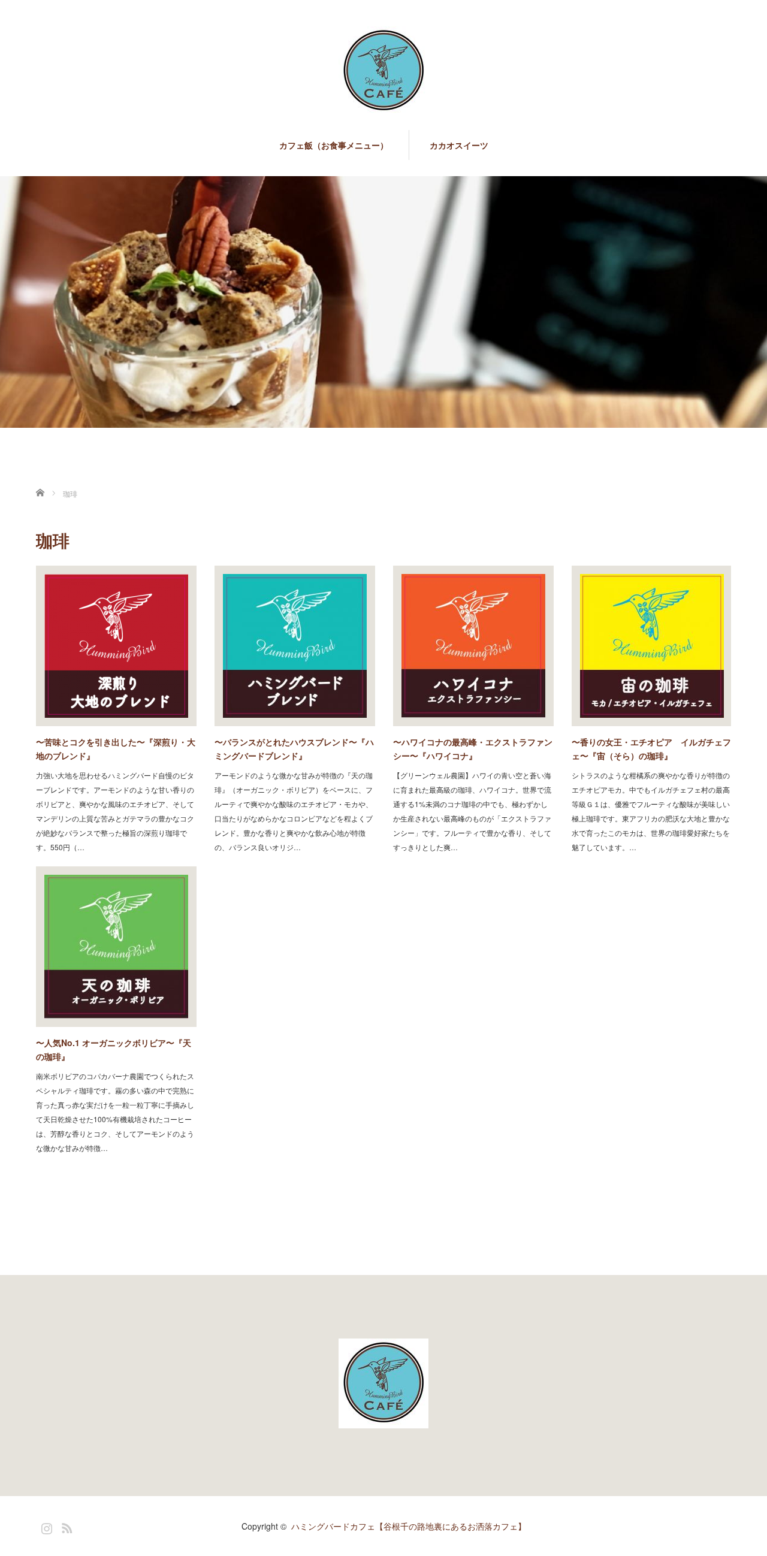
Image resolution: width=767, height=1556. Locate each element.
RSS (65, 1526)
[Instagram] (45, 1526)
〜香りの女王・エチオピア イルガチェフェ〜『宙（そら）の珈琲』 (651, 748)
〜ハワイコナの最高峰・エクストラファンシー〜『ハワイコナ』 (472, 748)
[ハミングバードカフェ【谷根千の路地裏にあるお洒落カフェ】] (383, 72)
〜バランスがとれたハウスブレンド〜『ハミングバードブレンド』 (294, 748)
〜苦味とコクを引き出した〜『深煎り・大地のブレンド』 (115, 748)
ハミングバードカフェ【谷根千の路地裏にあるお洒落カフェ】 (408, 1526)
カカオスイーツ (459, 145)
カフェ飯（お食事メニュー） (333, 145)
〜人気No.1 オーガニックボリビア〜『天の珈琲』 (113, 1049)
